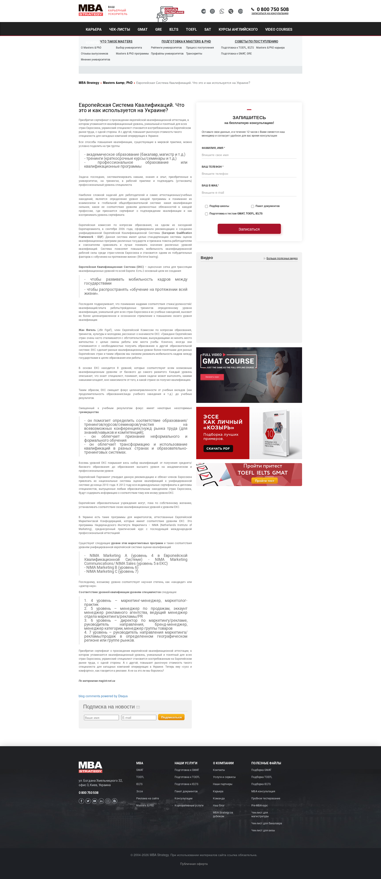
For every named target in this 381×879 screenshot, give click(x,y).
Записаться (249, 229)
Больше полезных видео (282, 258)
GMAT (139, 770)
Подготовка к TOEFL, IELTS (237, 47)
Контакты (219, 770)
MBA (139, 763)
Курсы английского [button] (238, 29)
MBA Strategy (89, 82)
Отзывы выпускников (94, 53)
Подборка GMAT (261, 770)
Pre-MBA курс (259, 805)
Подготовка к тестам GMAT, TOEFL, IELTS (236, 213)
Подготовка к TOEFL (187, 777)
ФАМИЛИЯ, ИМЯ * (213, 148)
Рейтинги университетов (166, 47)
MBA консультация (263, 791)
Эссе (139, 791)
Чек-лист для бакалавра (266, 823)
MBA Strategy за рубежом (223, 814)
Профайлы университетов (167, 53)
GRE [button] (158, 29)
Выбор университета (129, 47)
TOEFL (140, 777)
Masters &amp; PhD (118, 82)
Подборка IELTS (261, 784)
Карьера (94, 29)
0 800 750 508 (270, 11)
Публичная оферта (194, 863)
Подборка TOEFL (261, 777)
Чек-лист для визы (263, 830)
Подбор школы (219, 206)
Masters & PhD (145, 805)
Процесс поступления (200, 47)
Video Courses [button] (278, 29)
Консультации (183, 798)
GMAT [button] (143, 29)
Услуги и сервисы (224, 777)
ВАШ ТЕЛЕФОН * (213, 167)
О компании (223, 763)
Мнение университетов (95, 59)
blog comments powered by (103, 696)
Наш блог (219, 805)
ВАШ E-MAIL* (210, 185)
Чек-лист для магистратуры (260, 814)
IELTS (139, 784)
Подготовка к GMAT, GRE (236, 53)
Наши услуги (186, 763)
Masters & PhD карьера (270, 47)
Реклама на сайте (147, 798)
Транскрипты (194, 53)
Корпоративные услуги (189, 805)
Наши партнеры (222, 784)
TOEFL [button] (191, 29)
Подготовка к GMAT (187, 770)
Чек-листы (119, 29)
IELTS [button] (173, 29)
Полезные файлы (266, 763)
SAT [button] (207, 29)
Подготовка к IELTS (186, 784)
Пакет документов (268, 206)
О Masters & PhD (91, 47)
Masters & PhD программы (132, 53)
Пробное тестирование (265, 798)
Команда (219, 798)
